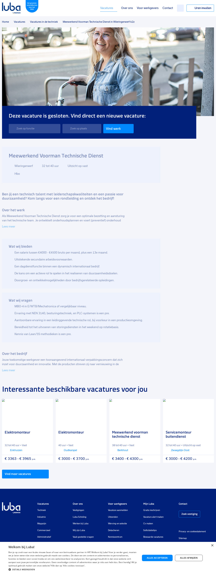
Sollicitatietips (150, 530)
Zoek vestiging (189, 514)
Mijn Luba (148, 504)
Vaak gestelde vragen (83, 537)
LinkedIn (190, 524)
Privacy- (183, 531)
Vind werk (113, 128)
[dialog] (108, 558)
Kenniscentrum (115, 537)
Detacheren (113, 530)
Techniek (41, 510)
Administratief (44, 537)
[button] (72, 569)
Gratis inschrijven (151, 510)
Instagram (180, 524)
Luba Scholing (79, 517)
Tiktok (204, 524)
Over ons (127, 8)
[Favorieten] (180, 8)
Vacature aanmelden (118, 510)
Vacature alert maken (153, 517)
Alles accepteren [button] (157, 557)
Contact (168, 8)
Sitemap (183, 538)
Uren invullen (203, 8)
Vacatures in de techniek (44, 21)
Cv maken (148, 523)
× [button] (212, 545)
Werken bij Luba (80, 523)
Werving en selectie (117, 523)
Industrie (41, 517)
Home (5, 21)
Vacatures (106, 8)
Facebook (185, 524)
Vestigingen (78, 510)
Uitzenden (113, 517)
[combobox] (34, 128)
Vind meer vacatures (18, 474)
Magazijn (41, 523)
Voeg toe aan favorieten (47, 404)
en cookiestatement (196, 531)
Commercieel (43, 530)
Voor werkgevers (147, 8)
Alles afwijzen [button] (189, 557)
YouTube (197, 524)
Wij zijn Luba (79, 530)
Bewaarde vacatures (153, 537)
